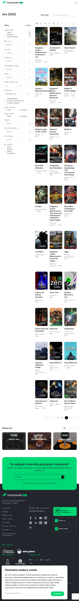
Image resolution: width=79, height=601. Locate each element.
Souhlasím (57, 594)
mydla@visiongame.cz (37, 511)
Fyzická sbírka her (9, 526)
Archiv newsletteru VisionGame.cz (9, 534)
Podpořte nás (7, 515)
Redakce (5, 512)
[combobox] (17, 45)
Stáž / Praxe (7, 519)
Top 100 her (6, 530)
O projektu (6, 508)
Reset (29, 25)
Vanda (69, 583)
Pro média (6, 522)
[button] (69, 23)
